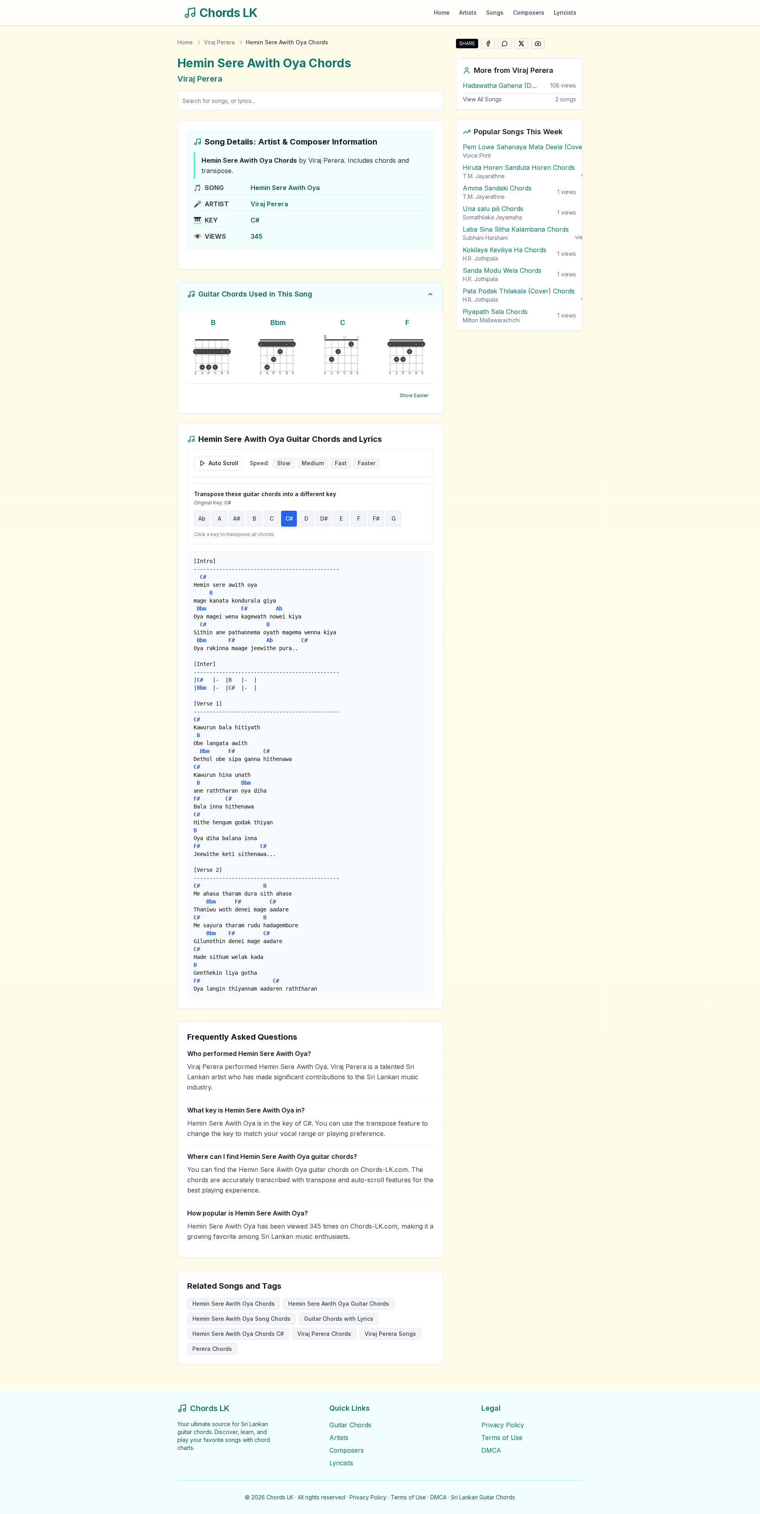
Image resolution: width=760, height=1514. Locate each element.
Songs (495, 12)
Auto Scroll (223, 463)
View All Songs (482, 99)
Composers (528, 12)
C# (289, 518)
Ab (201, 518)
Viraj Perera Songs (390, 1333)
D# (324, 518)
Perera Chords (212, 1348)
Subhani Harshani (485, 237)
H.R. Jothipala (480, 258)
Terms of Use (501, 1438)
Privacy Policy (502, 1425)
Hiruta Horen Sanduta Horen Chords (519, 167)
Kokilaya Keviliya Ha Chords (504, 250)
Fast (341, 463)
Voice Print (477, 155)
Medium (313, 463)
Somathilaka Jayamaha (492, 217)
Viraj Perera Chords (324, 1333)
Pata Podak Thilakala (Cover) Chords (519, 291)
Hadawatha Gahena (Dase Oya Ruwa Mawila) (500, 85)
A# (236, 518)
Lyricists (565, 12)
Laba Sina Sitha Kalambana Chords (516, 229)
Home (442, 12)
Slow (284, 463)
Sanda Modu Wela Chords (502, 270)
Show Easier (414, 395)
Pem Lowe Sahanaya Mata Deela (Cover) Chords (537, 147)
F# (376, 518)
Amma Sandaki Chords (497, 188)
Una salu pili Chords (493, 209)
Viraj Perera (219, 42)
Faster (366, 463)
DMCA (491, 1450)
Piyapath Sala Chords (495, 312)
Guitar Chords (350, 1425)
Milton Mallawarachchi (491, 320)
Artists (468, 12)
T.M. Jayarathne (484, 176)
